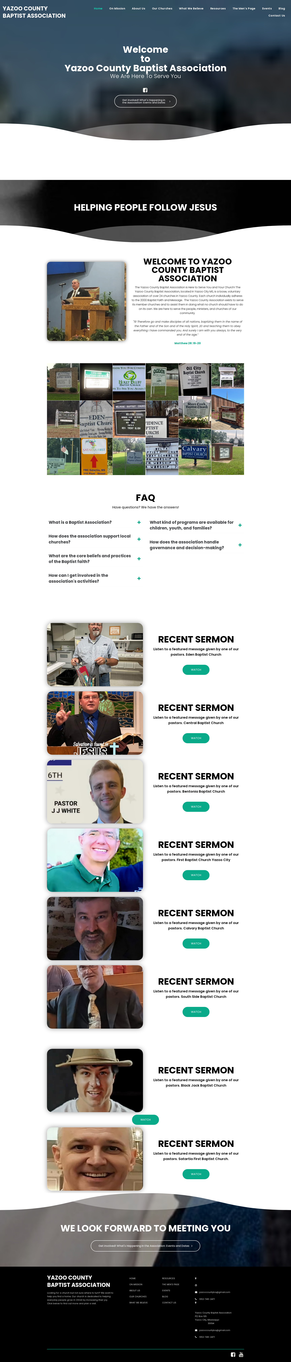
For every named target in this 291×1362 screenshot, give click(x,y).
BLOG (165, 1296)
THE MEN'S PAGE (170, 1284)
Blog (282, 8)
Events (267, 8)
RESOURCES (168, 1278)
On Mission (117, 8)
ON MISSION (135, 1284)
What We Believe (191, 8)
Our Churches (162, 8)
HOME (132, 1278)
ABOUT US (134, 1290)
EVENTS (166, 1290)
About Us (138, 8)
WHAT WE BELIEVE (138, 1302)
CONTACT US (169, 1302)
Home (98, 8)
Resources (218, 8)
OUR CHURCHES (138, 1296)
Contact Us (276, 16)
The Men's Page (244, 8)
